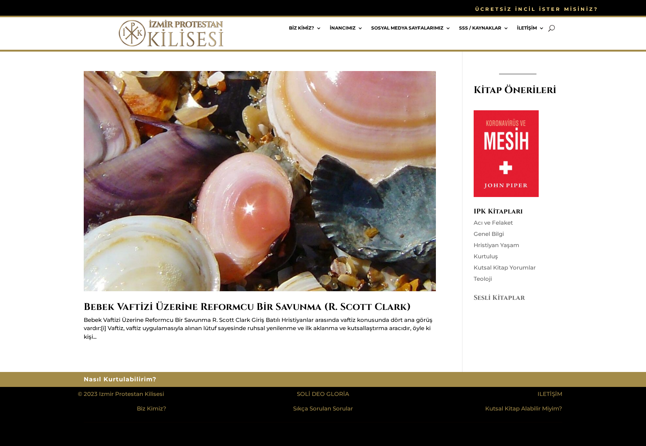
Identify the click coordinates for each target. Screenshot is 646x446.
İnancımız (343, 28)
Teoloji (483, 278)
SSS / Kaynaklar (480, 28)
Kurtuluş (486, 256)
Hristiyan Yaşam (496, 245)
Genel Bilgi (489, 233)
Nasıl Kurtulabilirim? (120, 380)
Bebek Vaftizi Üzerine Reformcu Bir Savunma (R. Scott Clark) (247, 307)
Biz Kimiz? (301, 28)
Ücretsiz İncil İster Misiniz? (537, 9)
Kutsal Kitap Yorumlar (505, 267)
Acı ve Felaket (493, 222)
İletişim (527, 28)
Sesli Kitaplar (499, 297)
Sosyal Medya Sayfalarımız (407, 28)
